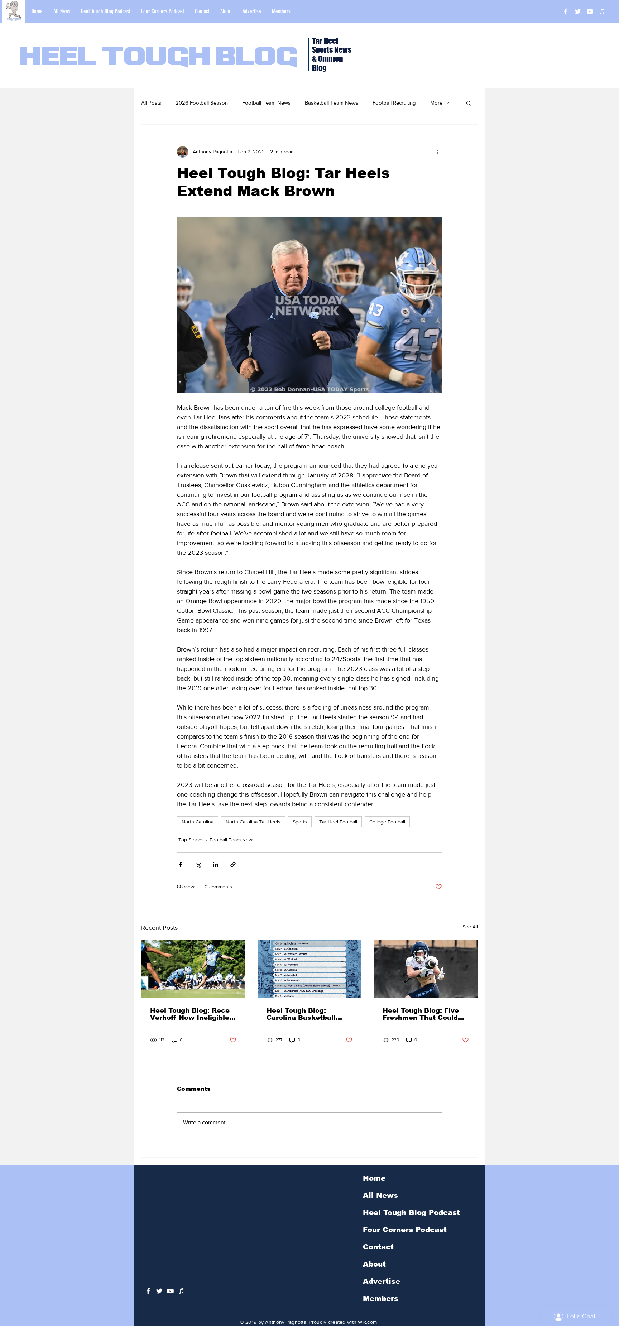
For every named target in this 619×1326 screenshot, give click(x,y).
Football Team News (266, 103)
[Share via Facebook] (180, 864)
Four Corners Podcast (405, 1230)
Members (380, 1298)
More (436, 103)
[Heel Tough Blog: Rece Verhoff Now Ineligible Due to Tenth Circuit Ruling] (193, 969)
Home (374, 1178)
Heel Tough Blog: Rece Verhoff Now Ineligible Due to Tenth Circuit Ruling (190, 1014)
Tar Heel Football (338, 822)
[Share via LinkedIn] (215, 864)
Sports (300, 822)
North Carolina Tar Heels (253, 822)
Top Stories (191, 839)
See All (470, 926)
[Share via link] (233, 864)
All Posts (151, 103)
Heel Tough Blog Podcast (411, 1212)
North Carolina (197, 822)
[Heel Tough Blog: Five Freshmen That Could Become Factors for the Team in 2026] (426, 969)
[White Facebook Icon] (148, 1291)
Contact (378, 1247)
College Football (387, 822)
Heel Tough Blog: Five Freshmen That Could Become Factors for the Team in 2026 (424, 1014)
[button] (468, 103)
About (374, 1264)
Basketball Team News (331, 103)
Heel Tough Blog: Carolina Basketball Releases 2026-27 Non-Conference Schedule (307, 1014)
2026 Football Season (202, 103)
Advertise (381, 1281)
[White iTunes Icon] (602, 11)
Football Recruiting (394, 103)
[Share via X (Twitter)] (198, 864)
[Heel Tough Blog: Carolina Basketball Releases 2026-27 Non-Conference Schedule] (309, 969)
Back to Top (11, 1293)
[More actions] (437, 152)
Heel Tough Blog (158, 58)
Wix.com (367, 1322)
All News (380, 1195)
